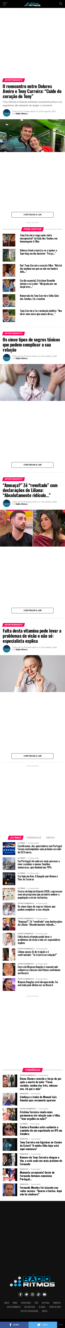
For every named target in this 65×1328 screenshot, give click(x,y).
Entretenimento (14, 1306)
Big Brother (29, 1306)
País (36, 1302)
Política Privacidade (29, 1311)
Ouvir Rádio (26, 1302)
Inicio (6, 1302)
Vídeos (44, 1311)
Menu (15, 1302)
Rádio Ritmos (22, 114)
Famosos (57, 1302)
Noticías (45, 1302)
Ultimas (42, 1306)
